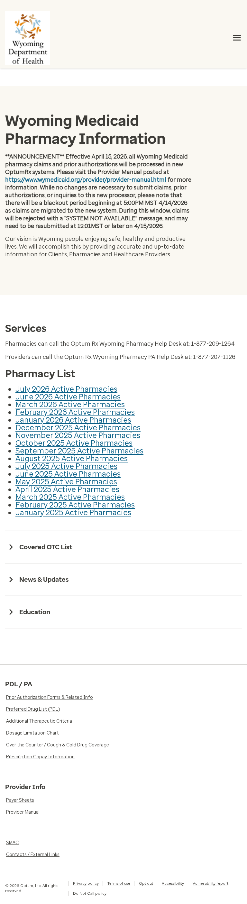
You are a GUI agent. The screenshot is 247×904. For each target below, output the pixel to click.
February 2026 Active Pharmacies (75, 412)
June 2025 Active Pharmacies (68, 474)
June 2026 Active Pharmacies (68, 396)
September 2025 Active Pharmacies (79, 450)
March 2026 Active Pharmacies (70, 404)
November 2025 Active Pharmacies (77, 435)
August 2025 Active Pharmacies (71, 458)
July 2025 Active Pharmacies (66, 466)
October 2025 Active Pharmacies (74, 443)
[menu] (237, 38)
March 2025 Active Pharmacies (70, 497)
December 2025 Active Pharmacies (78, 427)
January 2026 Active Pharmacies (73, 420)
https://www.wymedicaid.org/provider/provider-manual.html (85, 179)
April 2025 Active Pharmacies (67, 489)
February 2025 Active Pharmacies (75, 504)
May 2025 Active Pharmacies (66, 481)
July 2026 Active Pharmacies (66, 389)
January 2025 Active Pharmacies (73, 512)
